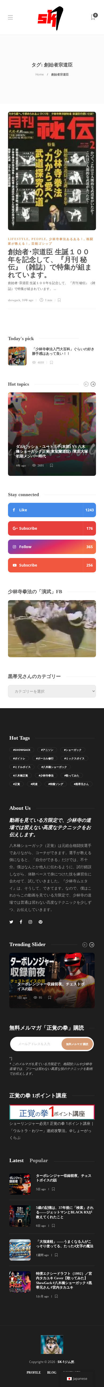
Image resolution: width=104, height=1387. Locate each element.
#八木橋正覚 (20, 775)
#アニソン (47, 750)
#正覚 (16, 784)
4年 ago (21, 465)
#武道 (34, 784)
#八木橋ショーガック (54, 767)
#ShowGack (21, 750)
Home (39, 74)
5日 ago (22, 997)
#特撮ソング (55, 784)
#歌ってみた (71, 775)
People (38, 239)
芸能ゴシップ (41, 243)
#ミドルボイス (22, 767)
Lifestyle (18, 239)
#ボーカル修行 (45, 758)
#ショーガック (73, 750)
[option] (52, 356)
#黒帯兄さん (81, 784)
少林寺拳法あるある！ (66, 239)
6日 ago (41, 1225)
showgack (14, 300)
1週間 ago (42, 1255)
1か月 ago (42, 1296)
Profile (34, 1372)
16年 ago (27, 300)
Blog (51, 1372)
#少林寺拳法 (46, 775)
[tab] (16, 1160)
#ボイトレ (19, 758)
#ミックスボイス (74, 758)
